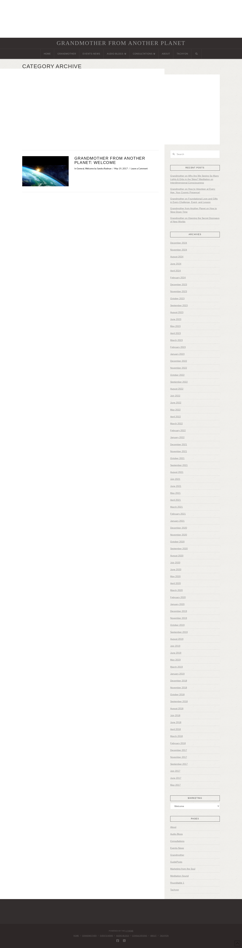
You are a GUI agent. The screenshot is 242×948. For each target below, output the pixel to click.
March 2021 (176, 507)
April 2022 (175, 416)
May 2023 (175, 326)
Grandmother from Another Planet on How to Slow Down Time (193, 210)
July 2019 (175, 646)
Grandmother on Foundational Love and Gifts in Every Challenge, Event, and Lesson (194, 200)
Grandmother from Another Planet (121, 43)
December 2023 (178, 284)
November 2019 (178, 618)
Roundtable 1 (177, 882)
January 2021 (177, 521)
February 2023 (178, 347)
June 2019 (175, 652)
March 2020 (176, 590)
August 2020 (176, 555)
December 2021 (178, 444)
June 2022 (175, 402)
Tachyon (174, 889)
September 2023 (179, 305)
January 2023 (177, 354)
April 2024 (175, 270)
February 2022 (178, 430)
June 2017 (175, 778)
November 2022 (178, 368)
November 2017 (178, 757)
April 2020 (175, 583)
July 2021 (175, 479)
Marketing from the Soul (182, 868)
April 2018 (175, 729)
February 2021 (178, 513)
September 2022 (179, 382)
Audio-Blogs (176, 834)
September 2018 (179, 701)
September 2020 (179, 548)
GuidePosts (176, 862)
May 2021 (175, 493)
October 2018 (177, 694)
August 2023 (176, 312)
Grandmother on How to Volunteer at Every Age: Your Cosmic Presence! (192, 191)
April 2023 (175, 333)
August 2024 (176, 256)
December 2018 (178, 680)
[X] (124, 940)
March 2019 (176, 666)
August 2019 (176, 639)
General (80, 169)
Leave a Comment (139, 169)
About (173, 827)
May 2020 (175, 576)
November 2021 (178, 451)
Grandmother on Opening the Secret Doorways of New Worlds (194, 220)
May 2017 (175, 785)
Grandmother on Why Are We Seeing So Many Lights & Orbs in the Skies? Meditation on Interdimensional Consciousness (194, 179)
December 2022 (178, 361)
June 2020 (175, 569)
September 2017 (179, 764)
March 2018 (176, 736)
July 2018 (175, 715)
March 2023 (176, 340)
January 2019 (177, 673)
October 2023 (177, 298)
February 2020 (178, 597)
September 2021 (179, 465)
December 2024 (178, 242)
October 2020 (177, 541)
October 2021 (177, 458)
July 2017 (175, 771)
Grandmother (177, 855)
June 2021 (175, 486)
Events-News (177, 848)
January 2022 (177, 437)
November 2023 (178, 291)
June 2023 (175, 319)
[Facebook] (117, 940)
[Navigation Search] (196, 54)
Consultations (177, 841)
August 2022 (176, 388)
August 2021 (176, 472)
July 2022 (175, 395)
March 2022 (176, 423)
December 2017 (178, 750)
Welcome (89, 169)
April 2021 (175, 500)
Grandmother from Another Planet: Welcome (109, 160)
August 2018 (176, 708)
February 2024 (178, 277)
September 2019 (179, 632)
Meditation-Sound (179, 876)
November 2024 (178, 249)
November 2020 (178, 534)
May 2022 (175, 409)
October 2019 (177, 625)
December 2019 (178, 611)
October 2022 (177, 375)
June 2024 (175, 263)
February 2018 (178, 743)
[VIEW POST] (45, 171)
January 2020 (177, 604)
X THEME (129, 931)
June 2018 (175, 722)
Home (76, 936)
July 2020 (175, 562)
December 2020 (178, 527)
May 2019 (175, 659)
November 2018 (178, 687)
